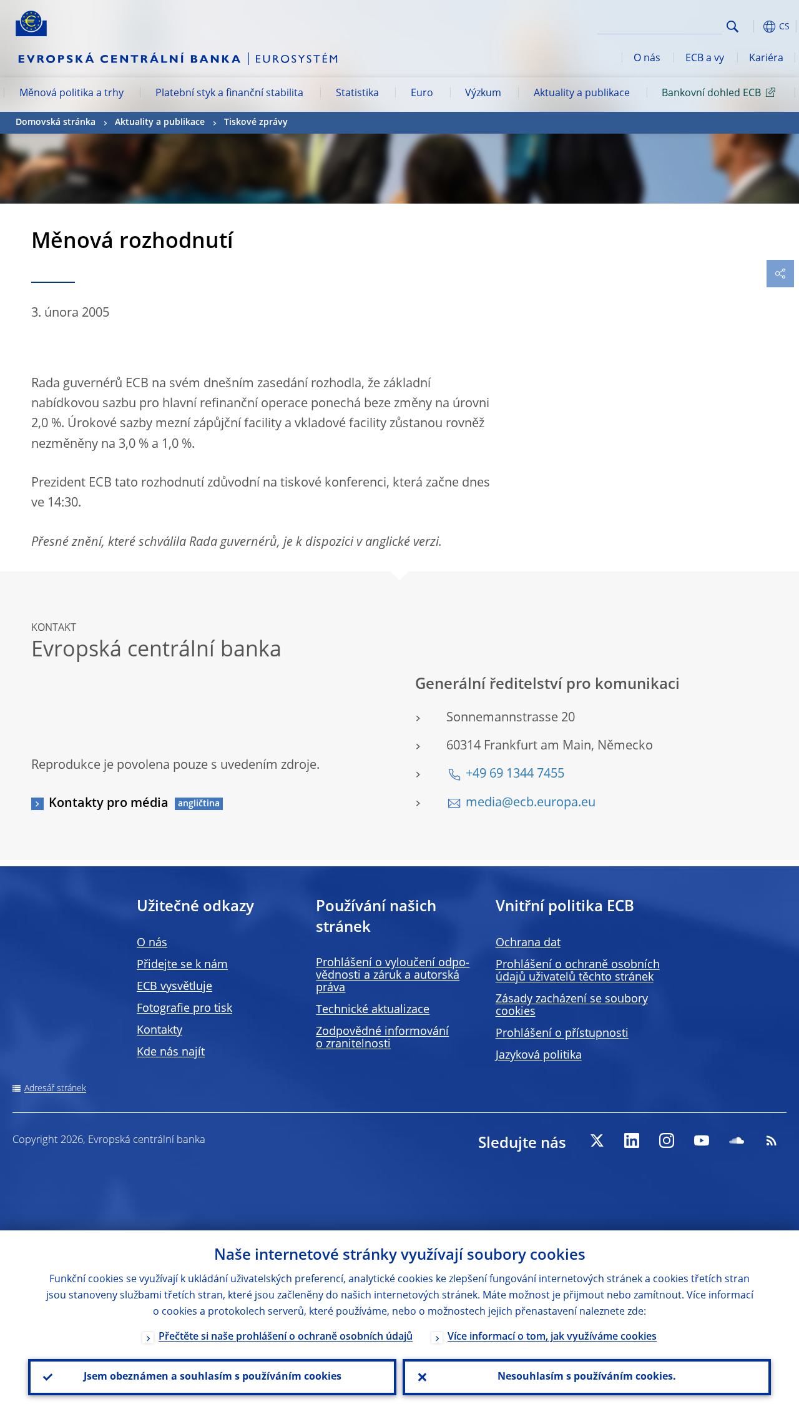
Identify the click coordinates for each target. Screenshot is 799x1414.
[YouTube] (702, 1140)
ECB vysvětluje (174, 986)
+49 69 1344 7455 (515, 774)
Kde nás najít (171, 1052)
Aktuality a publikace (582, 94)
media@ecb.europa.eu (531, 803)
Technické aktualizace (372, 1010)
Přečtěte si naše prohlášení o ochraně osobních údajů (286, 1337)
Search (732, 26)
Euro (422, 94)
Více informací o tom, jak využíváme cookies (552, 1337)
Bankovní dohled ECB (711, 94)
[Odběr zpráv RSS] (772, 1140)
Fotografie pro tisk (184, 1008)
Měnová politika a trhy (71, 94)
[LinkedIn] (632, 1140)
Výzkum (483, 94)
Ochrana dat (528, 943)
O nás (647, 59)
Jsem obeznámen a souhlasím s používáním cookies (212, 1377)
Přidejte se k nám (182, 965)
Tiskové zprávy (256, 122)
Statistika (357, 94)
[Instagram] (667, 1140)
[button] (752, 26)
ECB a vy (704, 59)
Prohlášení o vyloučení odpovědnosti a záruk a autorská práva (392, 975)
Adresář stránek (55, 1088)
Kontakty (159, 1030)
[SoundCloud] (737, 1140)
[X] (597, 1140)
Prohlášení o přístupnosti (562, 1033)
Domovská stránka (56, 122)
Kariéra (766, 59)
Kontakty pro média (109, 804)
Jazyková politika (539, 1055)
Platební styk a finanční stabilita (229, 94)
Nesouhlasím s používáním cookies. (587, 1377)
